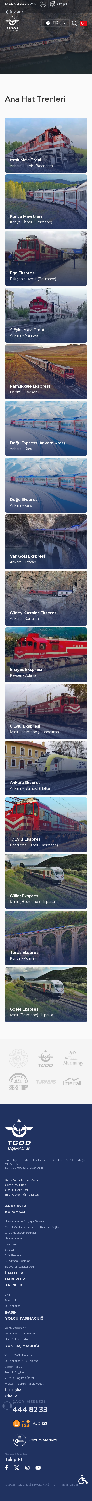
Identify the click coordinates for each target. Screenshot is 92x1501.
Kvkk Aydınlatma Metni (22, 1180)
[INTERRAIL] (73, 1081)
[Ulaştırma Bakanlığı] (18, 1058)
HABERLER (15, 1279)
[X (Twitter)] (17, 1468)
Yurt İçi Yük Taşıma (18, 1355)
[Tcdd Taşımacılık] (45, 1058)
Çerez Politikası (15, 1185)
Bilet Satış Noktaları (18, 1339)
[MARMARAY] (73, 1058)
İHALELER (14, 1273)
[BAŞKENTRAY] (18, 1081)
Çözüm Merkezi (43, 1440)
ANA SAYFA (15, 1206)
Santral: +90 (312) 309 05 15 (24, 1167)
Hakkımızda (13, 1238)
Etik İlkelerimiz (15, 1255)
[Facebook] (6, 1468)
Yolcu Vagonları (15, 1328)
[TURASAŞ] (46, 1081)
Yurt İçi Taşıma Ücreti (20, 1378)
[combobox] (56, 23)
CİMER (11, 1396)
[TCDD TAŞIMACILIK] (12, 23)
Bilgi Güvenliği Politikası (22, 1194)
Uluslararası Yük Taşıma (22, 1361)
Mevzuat (11, 1244)
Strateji (10, 1249)
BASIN (11, 1312)
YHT (7, 1294)
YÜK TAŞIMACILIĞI (22, 1346)
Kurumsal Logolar (17, 1261)
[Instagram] (27, 1468)
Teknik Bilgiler (14, 1372)
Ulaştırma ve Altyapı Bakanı (25, 1221)
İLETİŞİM (13, 1390)
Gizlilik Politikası (16, 1190)
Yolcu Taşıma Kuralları (20, 1333)
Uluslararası (13, 1306)
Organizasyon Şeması (20, 1232)
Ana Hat (10, 1300)
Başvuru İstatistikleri (19, 1266)
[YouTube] (38, 1468)
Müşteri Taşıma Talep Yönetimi (26, 1383)
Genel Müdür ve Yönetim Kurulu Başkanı (33, 1227)
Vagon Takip (13, 1366)
